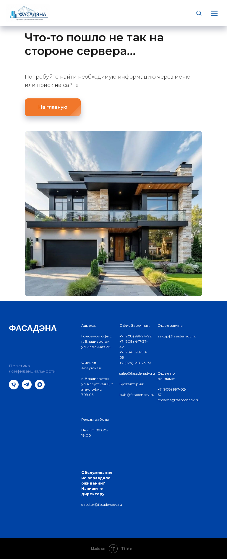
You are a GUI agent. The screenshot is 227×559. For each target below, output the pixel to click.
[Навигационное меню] (214, 13)
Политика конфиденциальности (32, 368)
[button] (199, 13)
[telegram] (27, 387)
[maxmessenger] (40, 387)
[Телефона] (14, 387)
